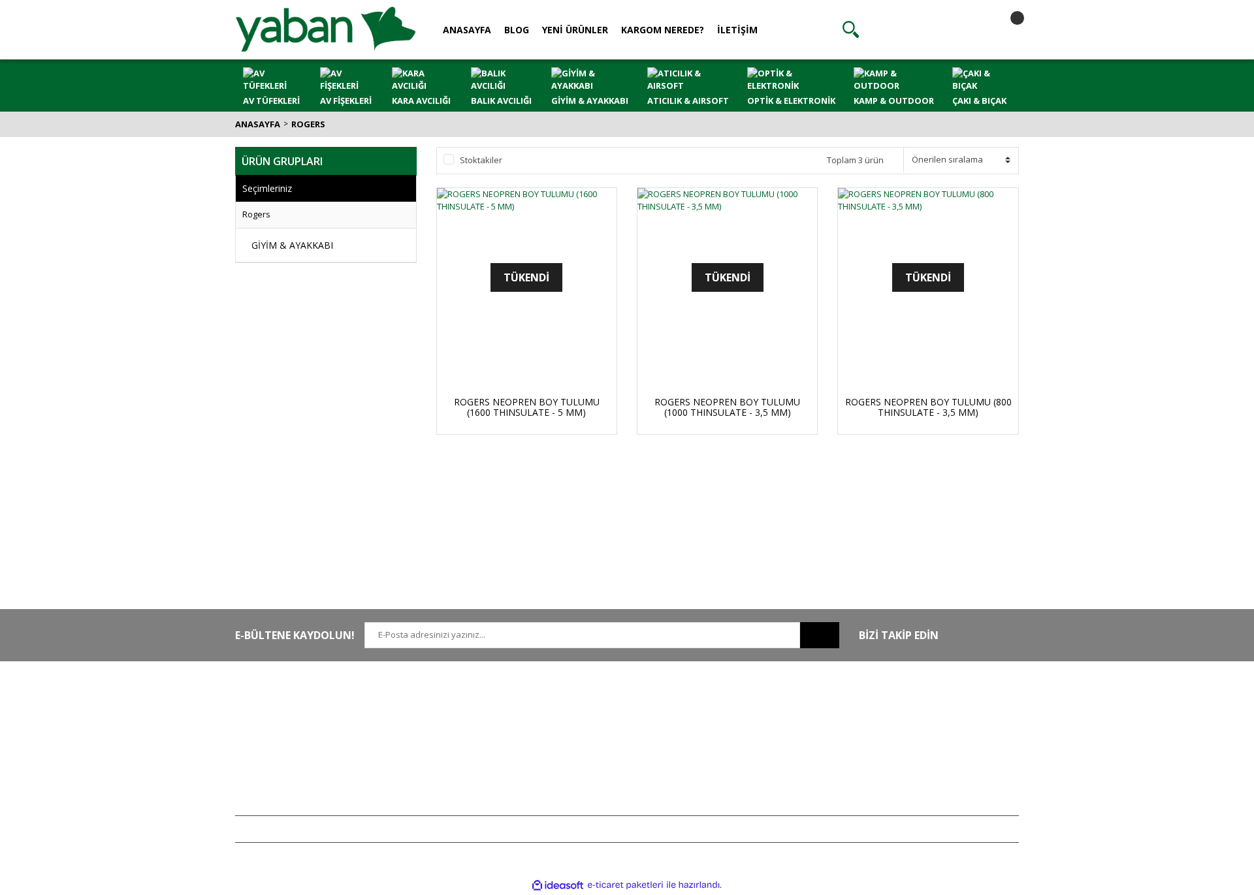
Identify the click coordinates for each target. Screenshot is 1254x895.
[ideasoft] (558, 885)
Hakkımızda (419, 706)
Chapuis (894, 802)
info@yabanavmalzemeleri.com (298, 764)
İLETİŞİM (737, 30)
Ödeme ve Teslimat (594, 744)
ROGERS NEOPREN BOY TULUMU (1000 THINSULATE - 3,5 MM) (727, 407)
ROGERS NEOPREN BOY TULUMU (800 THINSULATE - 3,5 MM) (928, 407)
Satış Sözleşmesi (589, 706)
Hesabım (734, 706)
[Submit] (819, 635)
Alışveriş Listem (747, 744)
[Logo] (325, 29)
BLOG (516, 30)
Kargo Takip (579, 783)
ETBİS (407, 764)
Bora (887, 764)
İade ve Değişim (587, 764)
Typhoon (895, 783)
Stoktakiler (481, 160)
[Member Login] (928, 29)
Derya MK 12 (902, 744)
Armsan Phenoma (913, 725)
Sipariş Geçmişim (750, 725)
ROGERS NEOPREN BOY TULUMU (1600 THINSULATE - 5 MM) (527, 407)
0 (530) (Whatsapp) (303, 744)
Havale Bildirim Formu (438, 744)
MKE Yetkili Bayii (909, 706)
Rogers (308, 124)
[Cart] (1006, 29)
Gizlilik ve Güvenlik (593, 725)
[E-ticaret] (625, 885)
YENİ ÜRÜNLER (575, 30)
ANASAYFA (467, 30)
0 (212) (277, 706)
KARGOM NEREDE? (662, 30)
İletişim (409, 725)
